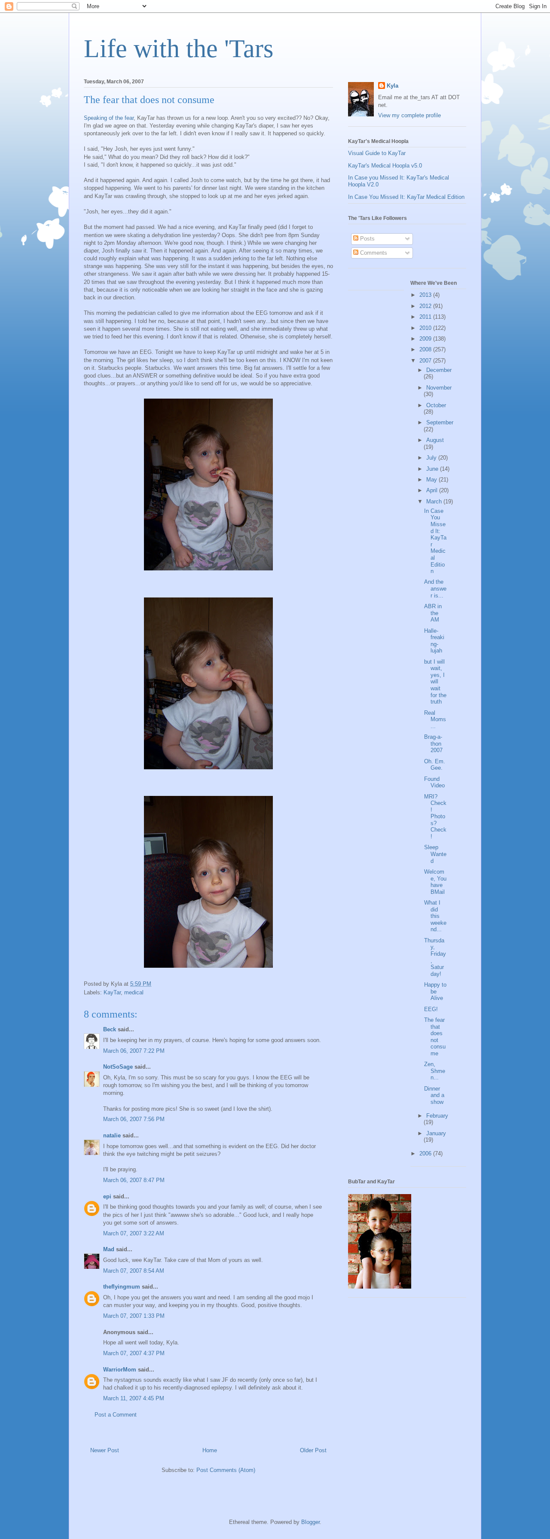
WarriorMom (119, 1369)
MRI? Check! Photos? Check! (435, 816)
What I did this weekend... (435, 916)
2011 (426, 317)
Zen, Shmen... (434, 1071)
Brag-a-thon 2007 (433, 743)
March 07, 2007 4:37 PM (134, 1353)
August (435, 440)
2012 (426, 306)
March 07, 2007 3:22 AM (133, 1233)
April (432, 490)
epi (107, 1196)
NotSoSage (118, 1067)
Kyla (392, 85)
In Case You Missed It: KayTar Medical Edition (406, 197)
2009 (426, 338)
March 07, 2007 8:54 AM (133, 1271)
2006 (426, 1153)
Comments (372, 253)
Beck (109, 1029)
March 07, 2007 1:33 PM (134, 1316)
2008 (426, 349)
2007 (426, 360)
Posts (366, 238)
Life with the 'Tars (178, 48)
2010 (426, 328)
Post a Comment (116, 1414)
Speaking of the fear (109, 118)
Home (209, 1450)
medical (134, 992)
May (432, 479)
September (439, 422)
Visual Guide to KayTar (377, 153)
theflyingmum (121, 1286)
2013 (426, 295)
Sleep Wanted (435, 854)
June (433, 469)
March (434, 501)
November (439, 387)
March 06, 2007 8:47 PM (134, 1180)
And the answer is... (435, 588)
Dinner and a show (434, 1095)
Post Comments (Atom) (225, 1470)
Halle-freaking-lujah (434, 641)
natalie (112, 1135)
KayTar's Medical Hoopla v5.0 (385, 165)
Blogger (310, 1522)
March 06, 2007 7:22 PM (134, 1051)
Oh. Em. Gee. (434, 764)
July (432, 457)
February (437, 1115)
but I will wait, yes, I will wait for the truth (435, 681)
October (436, 405)
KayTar (112, 992)
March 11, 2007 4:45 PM (133, 1398)
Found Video (434, 782)
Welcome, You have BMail (435, 882)
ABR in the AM (433, 613)
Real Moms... (435, 719)
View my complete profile (409, 115)
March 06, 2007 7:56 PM (134, 1119)
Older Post (313, 1450)
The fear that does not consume (435, 1037)
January (436, 1133)
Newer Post (104, 1450)
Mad (108, 1249)
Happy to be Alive (435, 991)
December (439, 370)
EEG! (431, 1009)
